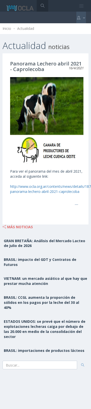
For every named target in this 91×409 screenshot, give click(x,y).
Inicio (7, 28)
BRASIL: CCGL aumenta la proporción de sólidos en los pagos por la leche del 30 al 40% (41, 302)
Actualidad (25, 28)
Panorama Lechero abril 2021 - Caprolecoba (46, 66)
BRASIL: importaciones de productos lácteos (44, 350)
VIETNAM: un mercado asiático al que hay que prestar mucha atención (45, 281)
